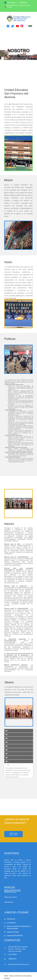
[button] (29, 25)
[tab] (18, 731)
